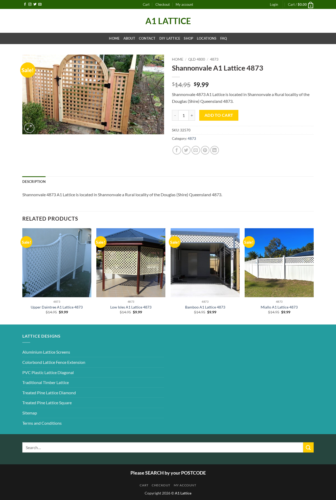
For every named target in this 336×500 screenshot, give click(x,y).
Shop (188, 38)
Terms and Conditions (42, 423)
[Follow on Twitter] (34, 4)
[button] (274, 4)
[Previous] (23, 276)
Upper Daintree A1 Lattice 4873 (57, 307)
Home (114, 38)
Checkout (162, 4)
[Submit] (308, 447)
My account (184, 4)
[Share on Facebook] (176, 150)
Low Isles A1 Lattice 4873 (130, 307)
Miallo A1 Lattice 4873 (279, 307)
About (129, 38)
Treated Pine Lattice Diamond (49, 392)
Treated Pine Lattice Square (47, 402)
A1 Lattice (168, 21)
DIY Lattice (169, 38)
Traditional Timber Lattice (45, 382)
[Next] (313, 276)
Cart (146, 4)
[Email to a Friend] (195, 150)
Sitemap (29, 412)
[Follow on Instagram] (30, 4)
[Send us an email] (39, 4)
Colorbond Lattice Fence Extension (53, 362)
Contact (147, 38)
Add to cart (218, 115)
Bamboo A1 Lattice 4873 (205, 307)
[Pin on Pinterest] (205, 150)
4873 (214, 59)
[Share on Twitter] (186, 150)
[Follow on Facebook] (25, 4)
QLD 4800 (196, 59)
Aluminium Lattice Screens (46, 351)
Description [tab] (34, 181)
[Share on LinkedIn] (214, 150)
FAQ (223, 38)
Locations (206, 38)
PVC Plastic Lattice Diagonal (48, 372)
